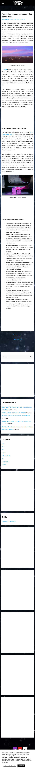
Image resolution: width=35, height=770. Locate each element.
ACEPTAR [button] (21, 766)
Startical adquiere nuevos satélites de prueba (14, 412)
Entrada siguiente (17, 339)
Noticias (11, 19)
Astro (3, 444)
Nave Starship (5, 461)
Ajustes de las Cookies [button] (9, 766)
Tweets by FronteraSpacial (9, 521)
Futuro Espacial (6, 455)
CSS (3, 449)
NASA (5, 69)
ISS (3, 458)
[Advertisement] (17, 117)
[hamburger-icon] (3, 3)
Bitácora (4, 447)
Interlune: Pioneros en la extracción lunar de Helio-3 (16, 415)
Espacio (4, 452)
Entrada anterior (17, 334)
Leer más (5, 762)
